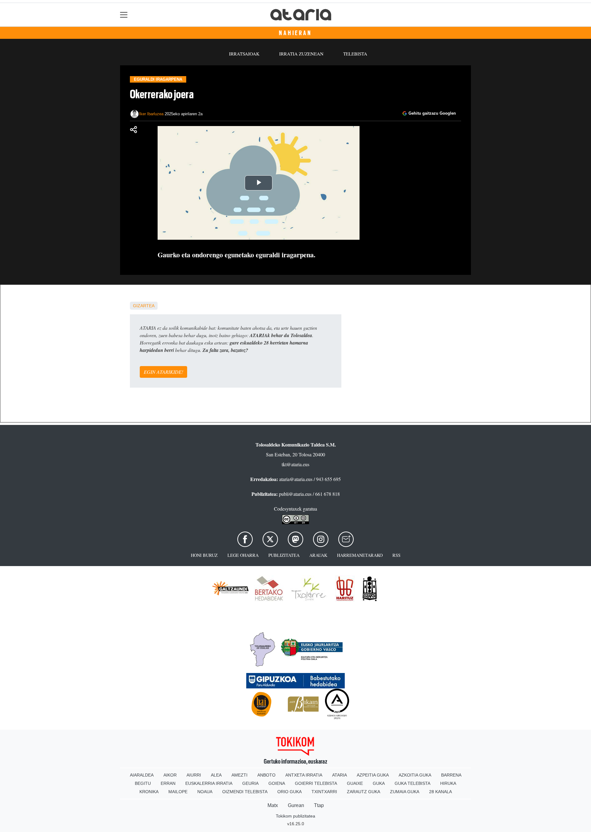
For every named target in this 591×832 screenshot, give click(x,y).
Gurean (296, 805)
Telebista (355, 54)
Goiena (276, 783)
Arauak (318, 555)
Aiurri (194, 775)
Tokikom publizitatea (295, 816)
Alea (216, 775)
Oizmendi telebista (244, 791)
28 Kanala (440, 791)
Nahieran (295, 33)
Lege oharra (243, 555)
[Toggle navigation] (124, 14)
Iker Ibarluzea (151, 114)
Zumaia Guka (404, 791)
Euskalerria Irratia (208, 783)
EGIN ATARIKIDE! (163, 372)
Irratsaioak (244, 54)
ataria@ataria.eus (295, 479)
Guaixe (355, 783)
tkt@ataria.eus (295, 464)
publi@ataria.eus (295, 494)
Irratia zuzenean (301, 54)
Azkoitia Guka (415, 775)
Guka (379, 783)
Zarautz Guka (363, 791)
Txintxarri (324, 791)
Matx (272, 805)
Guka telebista (412, 783)
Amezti (239, 775)
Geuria (250, 783)
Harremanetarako (360, 555)
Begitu (143, 783)
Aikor (170, 775)
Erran (168, 783)
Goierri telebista (316, 783)
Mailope (177, 791)
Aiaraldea (142, 775)
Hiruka (448, 783)
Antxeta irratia (303, 775)
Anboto (266, 775)
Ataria (339, 775)
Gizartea (144, 305)
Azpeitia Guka (373, 775)
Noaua (204, 791)
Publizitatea (284, 555)
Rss (396, 555)
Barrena (451, 775)
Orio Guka (289, 791)
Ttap (319, 805)
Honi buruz (204, 555)
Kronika (149, 791)
